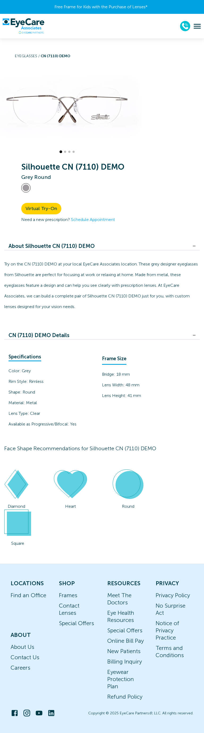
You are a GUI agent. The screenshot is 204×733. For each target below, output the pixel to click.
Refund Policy (124, 696)
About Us (22, 647)
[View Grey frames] (26, 188)
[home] (23, 26)
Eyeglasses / (28, 56)
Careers (20, 667)
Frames (68, 595)
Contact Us (25, 657)
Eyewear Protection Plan (120, 679)
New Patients (124, 651)
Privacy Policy (173, 595)
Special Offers (76, 623)
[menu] (197, 26)
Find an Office (28, 595)
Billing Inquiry (124, 661)
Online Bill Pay (125, 640)
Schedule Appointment (93, 219)
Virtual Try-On (41, 208)
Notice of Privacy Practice (167, 630)
